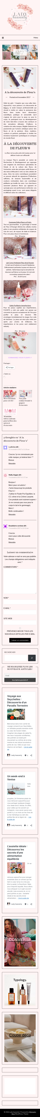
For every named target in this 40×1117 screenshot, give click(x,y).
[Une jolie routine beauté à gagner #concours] (25, 393)
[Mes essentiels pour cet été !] (10, 393)
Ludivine (12, 447)
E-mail (7, 608)
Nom (6, 598)
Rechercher (9, 652)
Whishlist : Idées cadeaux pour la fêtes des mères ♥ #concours (10, 420)
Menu (36, 37)
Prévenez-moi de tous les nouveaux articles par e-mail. (20, 632)
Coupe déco (20, 1035)
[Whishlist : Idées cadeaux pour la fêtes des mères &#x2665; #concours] (10, 411)
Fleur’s (6, 108)
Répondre (12, 463)
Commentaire (11, 567)
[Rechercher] (32, 658)
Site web (8, 618)
